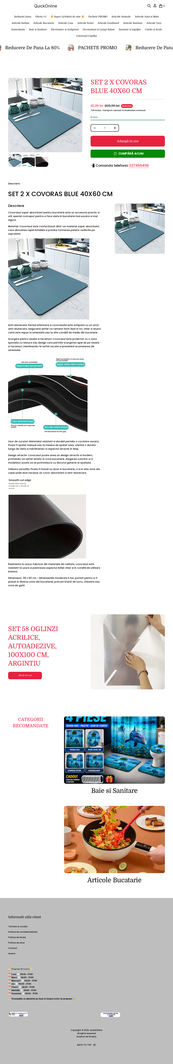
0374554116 (139, 165)
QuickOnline (45, 6)
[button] (149, 6)
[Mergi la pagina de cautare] (149, 6)
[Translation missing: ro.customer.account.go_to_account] (155, 6)
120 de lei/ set (25, 675)
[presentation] (45, 115)
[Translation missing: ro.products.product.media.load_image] (14, 160)
